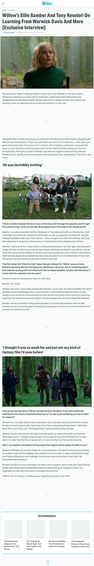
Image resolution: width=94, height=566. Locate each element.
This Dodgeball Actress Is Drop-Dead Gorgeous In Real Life (80, 544)
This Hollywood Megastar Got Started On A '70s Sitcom (11, 545)
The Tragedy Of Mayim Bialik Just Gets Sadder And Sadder (33, 545)
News (4, 10)
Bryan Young (9, 32)
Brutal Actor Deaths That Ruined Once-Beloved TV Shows (57, 544)
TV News (12, 10)
